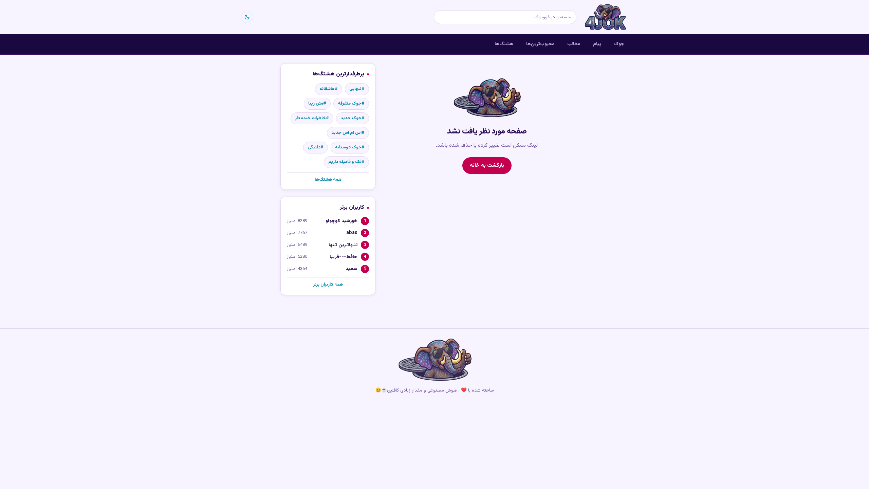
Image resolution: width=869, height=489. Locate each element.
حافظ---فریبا (343, 257)
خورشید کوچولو (341, 221)
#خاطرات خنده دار (312, 118)
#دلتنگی (315, 147)
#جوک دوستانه (350, 147)
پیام (597, 44)
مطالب (573, 44)
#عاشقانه (328, 89)
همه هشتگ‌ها (328, 179)
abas (351, 233)
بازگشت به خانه (487, 165)
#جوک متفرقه (351, 103)
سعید (351, 269)
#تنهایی (357, 89)
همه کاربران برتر (328, 284)
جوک (619, 44)
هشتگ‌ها (504, 44)
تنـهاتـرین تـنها (343, 245)
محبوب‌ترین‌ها (540, 44)
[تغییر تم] (247, 17)
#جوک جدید (352, 118)
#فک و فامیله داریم (346, 162)
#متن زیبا (317, 103)
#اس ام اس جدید (348, 132)
